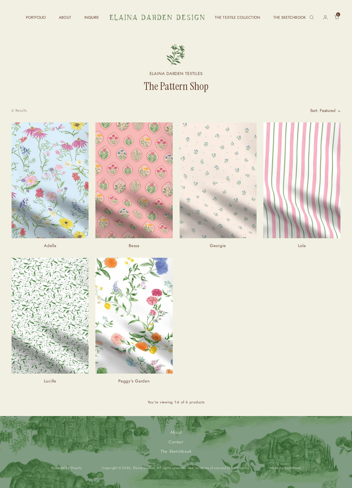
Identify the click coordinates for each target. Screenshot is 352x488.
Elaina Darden (144, 468)
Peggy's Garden (134, 381)
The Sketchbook (176, 451)
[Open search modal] (311, 17)
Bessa (134, 246)
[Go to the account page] (323, 17)
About (176, 432)
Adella (50, 246)
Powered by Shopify (66, 468)
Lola (302, 246)
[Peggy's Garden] (133, 316)
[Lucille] (50, 316)
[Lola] (301, 180)
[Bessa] (133, 180)
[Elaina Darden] (157, 17)
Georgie (218, 246)
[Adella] (50, 180)
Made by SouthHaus (285, 468)
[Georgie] (218, 180)
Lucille (50, 381)
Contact (176, 442)
